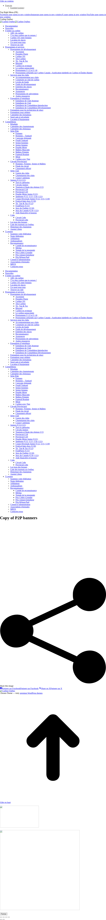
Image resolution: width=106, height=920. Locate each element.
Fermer (3, 914)
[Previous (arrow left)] (1, 919)
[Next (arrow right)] (4, 919)
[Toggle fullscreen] (6, 917)
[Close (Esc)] (1, 917)
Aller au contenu (7, 1)
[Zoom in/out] (9, 917)
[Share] (4, 917)
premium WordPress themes (31, 693)
